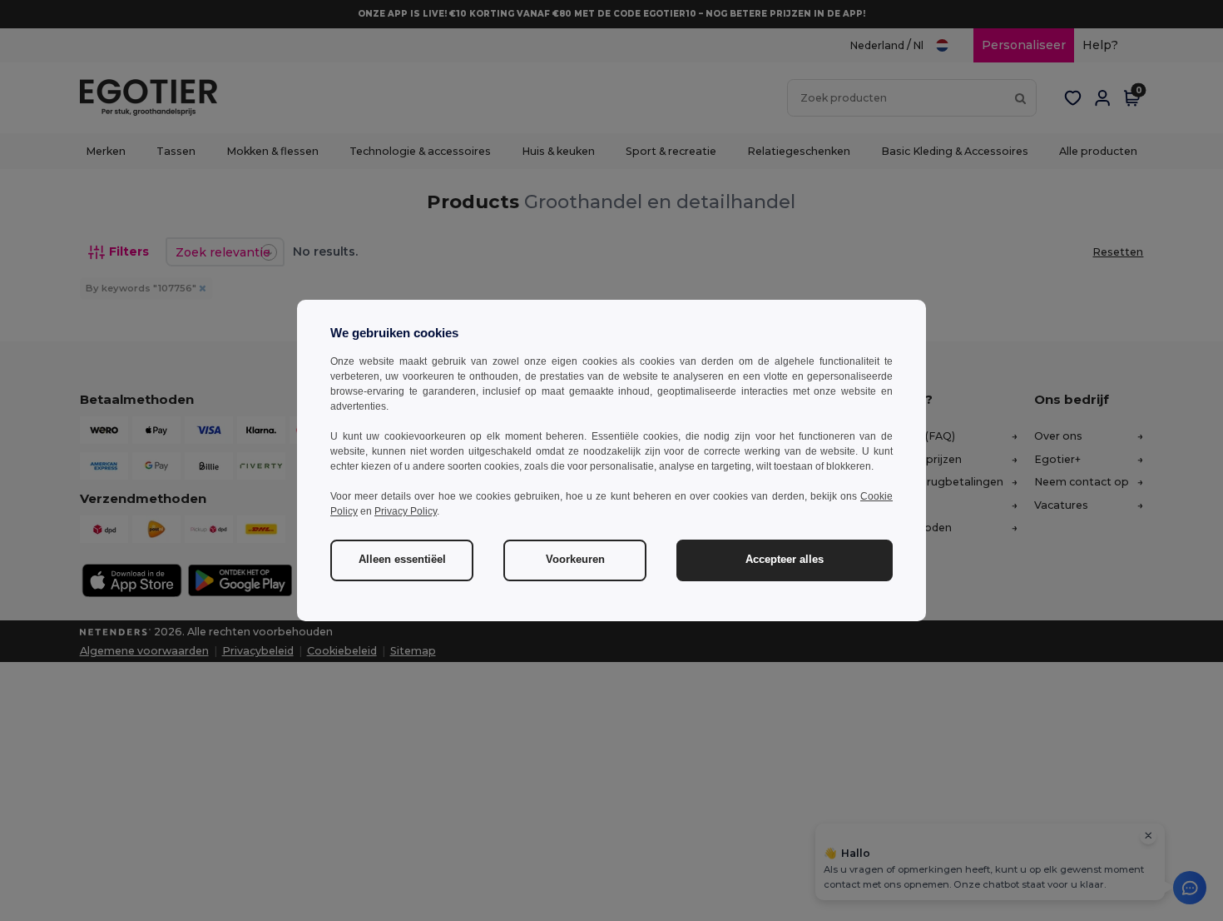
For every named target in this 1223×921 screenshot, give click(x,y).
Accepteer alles (784, 559)
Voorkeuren (575, 559)
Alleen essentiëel (402, 559)
